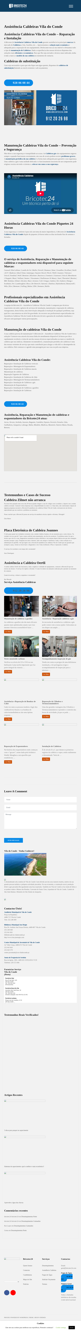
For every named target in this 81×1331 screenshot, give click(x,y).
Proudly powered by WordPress (16, 1317)
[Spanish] (11, 1279)
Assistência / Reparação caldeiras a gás (58, 619)
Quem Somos (27, 1266)
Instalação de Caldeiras (51, 746)
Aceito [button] (72, 1327)
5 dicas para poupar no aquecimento (16, 1130)
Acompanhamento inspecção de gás (56, 659)
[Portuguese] (9, 1279)
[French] (7, 1279)
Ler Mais (8, 631)
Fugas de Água (47, 1275)
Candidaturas (27, 1275)
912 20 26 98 (21, 590)
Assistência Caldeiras (49, 1270)
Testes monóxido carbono (14, 659)
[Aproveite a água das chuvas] (24, 1186)
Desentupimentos (48, 1266)
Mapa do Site (27, 1279)
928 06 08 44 (21, 82)
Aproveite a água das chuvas (13, 1202)
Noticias (26, 1284)
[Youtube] (13, 1292)
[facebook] (6, 1292)
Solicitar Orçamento (48, 1279)
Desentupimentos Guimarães (30, 1221)
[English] (5, 1279)
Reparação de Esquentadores (16, 746)
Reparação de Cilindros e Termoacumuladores (52, 702)
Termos (44, 1284)
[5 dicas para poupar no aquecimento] (24, 1114)
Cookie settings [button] (61, 1327)
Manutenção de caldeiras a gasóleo (18, 619)
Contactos (26, 1270)
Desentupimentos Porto (29, 1216)
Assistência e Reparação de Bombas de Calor (20, 702)
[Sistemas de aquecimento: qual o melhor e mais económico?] (24, 1150)
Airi (35, 1317)
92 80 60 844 (67, 1278)
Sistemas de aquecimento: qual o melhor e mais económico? (24, 1166)
